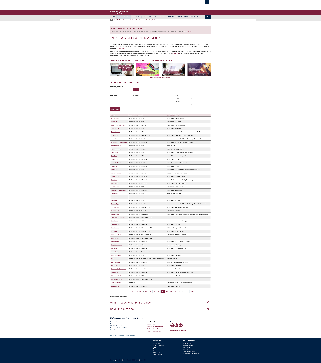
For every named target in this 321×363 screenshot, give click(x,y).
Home (113, 16)
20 (151, 291)
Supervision (171, 16)
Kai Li (112, 258)
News (154, 347)
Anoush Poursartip (116, 234)
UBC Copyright (135, 360)
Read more (188, 31)
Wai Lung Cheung (116, 173)
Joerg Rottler (114, 183)
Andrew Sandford (116, 149)
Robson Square (187, 349)
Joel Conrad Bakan (116, 279)
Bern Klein (114, 180)
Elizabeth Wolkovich (116, 282)
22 (159, 291)
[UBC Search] (207, 2)
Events (155, 349)
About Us (199, 16)
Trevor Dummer (115, 262)
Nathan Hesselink (116, 145)
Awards (162, 16)
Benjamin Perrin (115, 238)
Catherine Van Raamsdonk (118, 269)
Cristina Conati (115, 176)
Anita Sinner (114, 221)
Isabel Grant (114, 252)
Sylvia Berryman (115, 265)
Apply (207, 16)
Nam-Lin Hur (114, 197)
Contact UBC (156, 343)
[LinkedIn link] (176, 325)
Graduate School (113, 22)
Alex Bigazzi (114, 231)
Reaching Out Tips (151, 20)
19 (146, 291)
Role (176, 95)
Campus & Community (150, 16)
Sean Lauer (114, 200)
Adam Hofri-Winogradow (117, 217)
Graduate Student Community (155, 328)
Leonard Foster (115, 138)
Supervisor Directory (129, 20)
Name (113, 115)
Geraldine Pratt (115, 128)
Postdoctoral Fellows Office (155, 326)
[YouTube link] (181, 325)
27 (180, 291)
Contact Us (113, 329)
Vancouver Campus (188, 343)
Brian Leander (115, 241)
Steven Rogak (115, 207)
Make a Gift (156, 352)
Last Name (113, 95)
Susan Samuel (115, 286)
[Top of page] (111, 20)
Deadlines (179, 16)
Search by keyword (116, 86)
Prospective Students (122, 16)
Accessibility (143, 360)
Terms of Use (126, 360)
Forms (186, 16)
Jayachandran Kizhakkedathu (119, 142)
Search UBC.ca (157, 354)
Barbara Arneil (115, 186)
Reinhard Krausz (115, 224)
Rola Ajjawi (114, 166)
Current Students (136, 16)
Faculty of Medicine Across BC (191, 353)
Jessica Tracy (115, 121)
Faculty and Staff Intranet (154, 331)
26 (176, 291)
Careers (155, 350)
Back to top (113, 335)
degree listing (175, 53)
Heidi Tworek (114, 169)
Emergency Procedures (116, 360)
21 (155, 291)
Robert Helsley (115, 228)
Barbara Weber (115, 214)
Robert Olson (114, 159)
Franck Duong (115, 272)
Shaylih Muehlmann (116, 245)
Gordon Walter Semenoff (118, 125)
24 (167, 291)
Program (136, 95)
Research (132, 335)
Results (177, 101)
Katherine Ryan (115, 210)
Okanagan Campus (188, 345)
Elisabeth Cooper (115, 132)
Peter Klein (114, 156)
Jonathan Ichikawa (116, 255)
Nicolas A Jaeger (115, 135)
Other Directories (140, 20)
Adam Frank (114, 152)
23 (163, 291)
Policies (193, 16)
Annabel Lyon (114, 193)
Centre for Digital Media (189, 351)
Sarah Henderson (116, 162)
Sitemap (121, 335)
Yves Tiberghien (115, 118)
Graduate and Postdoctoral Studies (160, 318)
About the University (158, 345)
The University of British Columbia (114, 5)
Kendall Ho (114, 248)
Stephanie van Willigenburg (118, 190)
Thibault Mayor (115, 204)
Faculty (140, 115)
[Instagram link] (172, 325)
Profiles (127, 335)
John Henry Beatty (116, 276)
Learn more (121, 48)
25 (171, 291)
